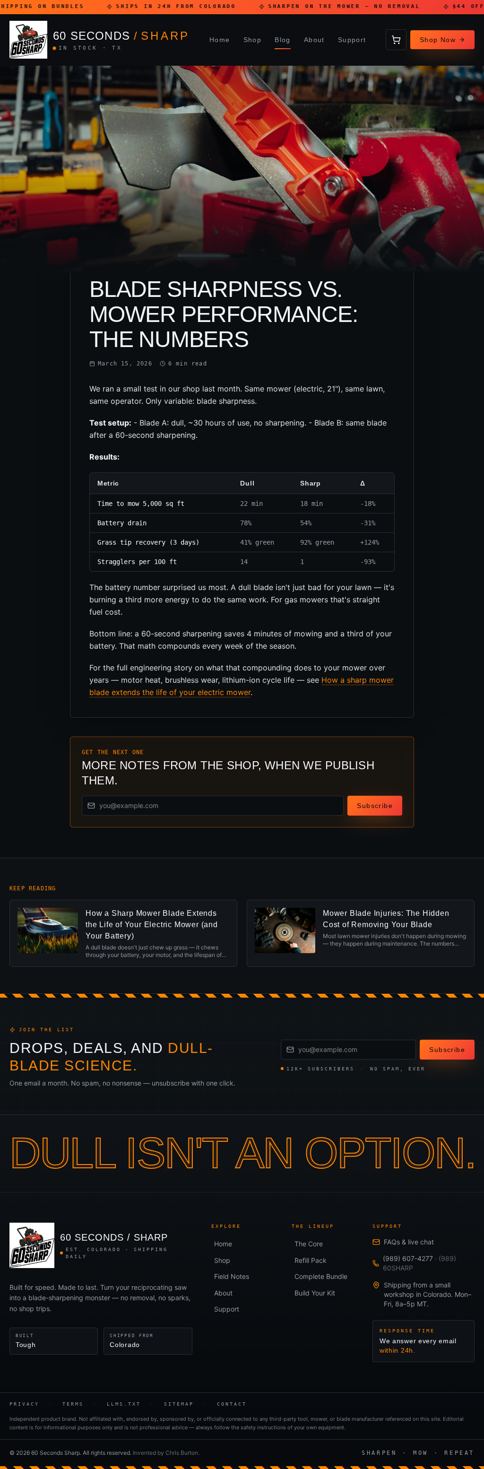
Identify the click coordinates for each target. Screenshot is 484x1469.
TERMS (73, 1404)
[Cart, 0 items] (396, 39)
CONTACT (232, 1404)
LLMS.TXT (124, 1404)
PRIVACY (24, 1404)
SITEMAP (179, 1404)
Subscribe (375, 805)
